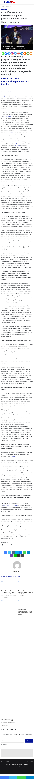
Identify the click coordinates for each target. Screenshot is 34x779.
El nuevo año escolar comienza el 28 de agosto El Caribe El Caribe (25, 592)
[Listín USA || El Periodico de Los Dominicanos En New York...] (10, 2)
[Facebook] (6, 53)
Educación (8, 6)
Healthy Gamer (7, 116)
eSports (13, 456)
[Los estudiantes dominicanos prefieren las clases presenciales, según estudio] (25, 604)
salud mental (18, 96)
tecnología (17, 145)
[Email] (27, 53)
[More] (30, 53)
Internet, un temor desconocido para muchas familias (15, 81)
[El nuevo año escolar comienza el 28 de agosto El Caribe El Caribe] (25, 585)
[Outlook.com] (21, 53)
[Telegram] (15, 53)
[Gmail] (18, 53)
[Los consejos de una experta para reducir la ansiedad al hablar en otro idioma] (8, 659)
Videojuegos (4, 96)
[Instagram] (12, 53)
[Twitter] (9, 53)
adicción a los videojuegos (10, 505)
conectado (15, 734)
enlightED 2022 (18, 143)
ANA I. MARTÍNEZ (6, 92)
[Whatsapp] (3, 53)
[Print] (24, 53)
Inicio (3, 6)
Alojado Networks (28, 766)
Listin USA (5, 22)
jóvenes (11, 133)
